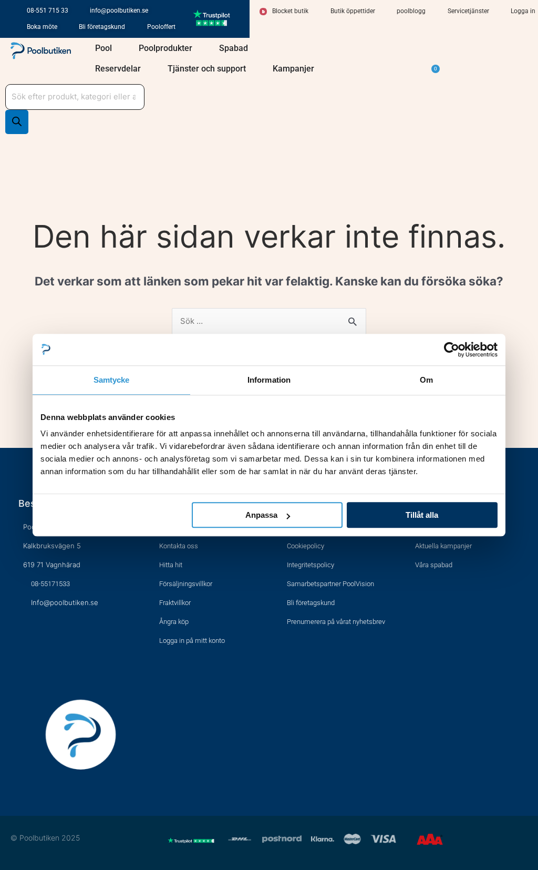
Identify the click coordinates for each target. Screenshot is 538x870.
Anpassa (261, 514)
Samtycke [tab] (112, 379)
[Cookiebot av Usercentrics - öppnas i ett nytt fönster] (452, 349)
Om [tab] (426, 379)
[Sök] (16, 122)
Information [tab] (269, 379)
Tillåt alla (422, 514)
